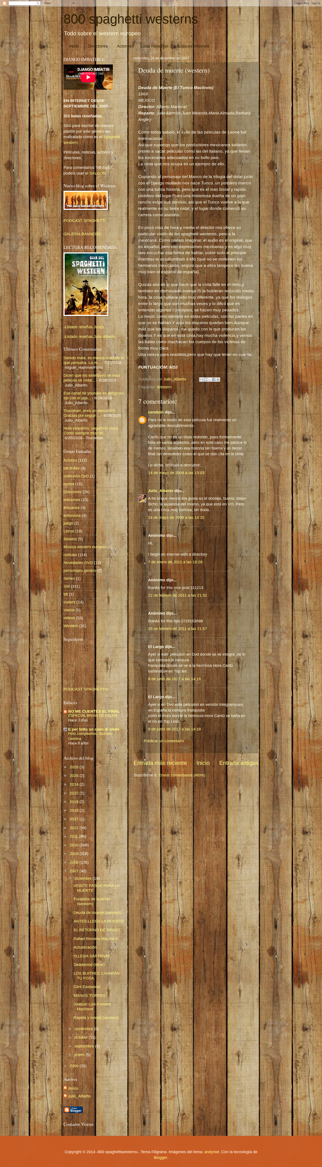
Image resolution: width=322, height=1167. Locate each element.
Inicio (74, 46)
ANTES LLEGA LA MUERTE (99, 921)
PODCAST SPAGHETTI (85, 220)
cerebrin (156, 412)
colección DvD (76, 476)
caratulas (72, 468)
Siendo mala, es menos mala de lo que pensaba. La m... (94, 360)
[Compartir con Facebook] (214, 379)
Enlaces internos (193, 46)
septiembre (84, 1046)
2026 (75, 767)
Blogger (160, 1157)
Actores (124, 46)
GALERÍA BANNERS (82, 234)
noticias (70, 554)
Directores (98, 46)
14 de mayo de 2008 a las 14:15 (176, 517)
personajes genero (80, 570)
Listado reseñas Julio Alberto (90, 336)
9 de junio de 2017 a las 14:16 (174, 678)
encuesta (72, 507)
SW (67, 586)
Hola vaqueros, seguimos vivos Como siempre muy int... (91, 430)
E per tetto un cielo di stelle (93, 729)
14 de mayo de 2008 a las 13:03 (176, 472)
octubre (81, 1037)
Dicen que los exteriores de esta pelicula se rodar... (92, 377)
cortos (69, 484)
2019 (75, 801)
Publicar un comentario (164, 741)
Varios (69, 610)
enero (80, 1054)
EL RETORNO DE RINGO (97, 930)
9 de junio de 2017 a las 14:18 (174, 729)
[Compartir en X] (209, 379)
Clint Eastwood (87, 986)
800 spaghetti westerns (131, 19)
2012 (75, 827)
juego (68, 523)
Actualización (85, 947)
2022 (75, 793)
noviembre (84, 1028)
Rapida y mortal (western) (96, 1017)
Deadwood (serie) (89, 964)
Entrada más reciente (160, 763)
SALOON (97, 173)
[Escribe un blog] (205, 379)
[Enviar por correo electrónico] (201, 379)
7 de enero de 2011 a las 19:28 (175, 562)
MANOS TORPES (89, 995)
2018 (75, 810)
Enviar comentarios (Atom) (182, 775)
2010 (75, 845)
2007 (75, 871)
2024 (75, 784)
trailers (69, 602)
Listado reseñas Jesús (84, 327)
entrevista (72, 515)
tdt (66, 594)
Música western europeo (85, 546)
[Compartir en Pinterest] (218, 379)
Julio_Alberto (160, 490)
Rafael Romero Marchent (96, 938)
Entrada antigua (238, 763)
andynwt (211, 1151)
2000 (75, 1066)
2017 (75, 819)
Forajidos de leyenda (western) (92, 901)
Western (164, 387)
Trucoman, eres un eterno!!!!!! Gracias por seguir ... (89, 413)
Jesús (73, 1088)
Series (69, 578)
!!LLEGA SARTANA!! (92, 956)
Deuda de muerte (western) (98, 912)
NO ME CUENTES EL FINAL (94, 711)
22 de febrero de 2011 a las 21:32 (177, 595)
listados (70, 539)
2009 (75, 853)
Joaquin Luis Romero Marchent (92, 1006)
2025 (75, 775)
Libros (69, 531)
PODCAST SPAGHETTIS (86, 689)
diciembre (83, 878)
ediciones (72, 499)
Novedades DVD (78, 562)
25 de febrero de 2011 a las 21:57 (177, 628)
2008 (75, 862)
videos (69, 618)
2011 (74, 836)
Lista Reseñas (154, 46)
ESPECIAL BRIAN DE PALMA (92, 715)
